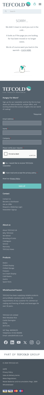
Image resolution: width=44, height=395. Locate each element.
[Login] (34, 4)
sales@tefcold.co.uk (15, 335)
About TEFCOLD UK (10, 230)
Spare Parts (7, 282)
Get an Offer (7, 204)
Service (5, 244)
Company (7, 138)
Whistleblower (8, 385)
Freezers (6, 271)
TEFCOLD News (8, 249)
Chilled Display (8, 265)
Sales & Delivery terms (11, 375)
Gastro (5, 279)
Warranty (6, 247)
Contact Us (7, 199)
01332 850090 (16, 333)
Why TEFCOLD (8, 233)
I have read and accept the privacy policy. (21, 173)
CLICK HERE (26, 50)
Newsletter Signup (10, 210)
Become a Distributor (11, 202)
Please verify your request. (13, 148)
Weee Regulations (9, 378)
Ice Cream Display (9, 274)
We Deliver (7, 236)
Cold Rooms (7, 276)
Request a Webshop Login (12, 207)
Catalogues (7, 241)
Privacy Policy (15, 179)
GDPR (5, 369)
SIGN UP (22, 186)
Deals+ (5, 263)
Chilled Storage (8, 268)
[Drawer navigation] (40, 4)
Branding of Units (9, 238)
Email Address (8, 119)
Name (5, 129)
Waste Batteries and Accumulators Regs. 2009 (20, 381)
